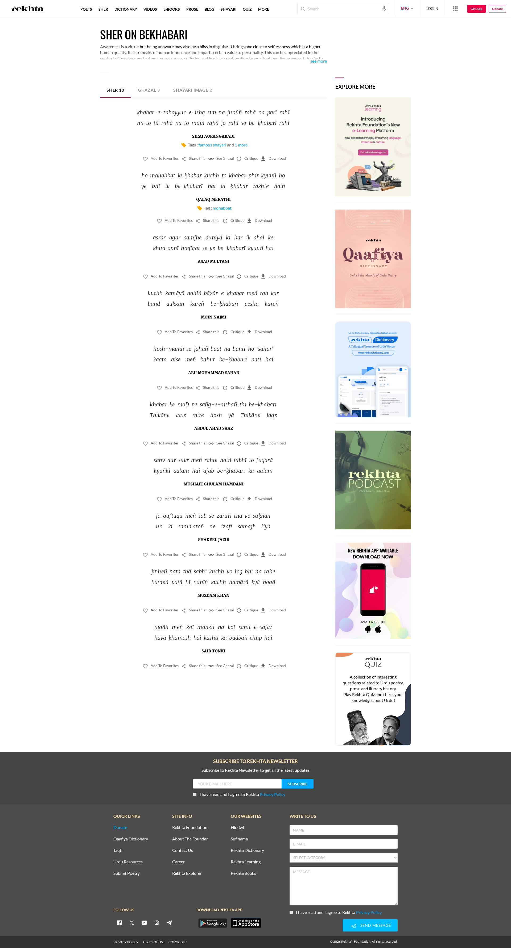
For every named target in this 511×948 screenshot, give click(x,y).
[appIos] (246, 923)
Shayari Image (192, 89)
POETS (86, 9)
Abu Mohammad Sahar (213, 373)
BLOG (209, 9)
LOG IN (432, 8)
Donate (497, 9)
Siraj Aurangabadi (213, 136)
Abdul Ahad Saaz (213, 428)
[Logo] (27, 9)
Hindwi (237, 827)
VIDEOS (150, 9)
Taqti (117, 850)
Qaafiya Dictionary (130, 839)
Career (178, 862)
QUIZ (247, 9)
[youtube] (144, 922)
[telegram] (169, 922)
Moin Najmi (213, 317)
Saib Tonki (213, 651)
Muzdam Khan (213, 595)
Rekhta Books (243, 873)
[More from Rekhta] (455, 8)
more (263, 9)
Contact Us (182, 850)
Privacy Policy (272, 794)
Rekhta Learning (246, 862)
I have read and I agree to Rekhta (242, 794)
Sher (115, 89)
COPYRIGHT (177, 942)
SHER (103, 9)
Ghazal (149, 89)
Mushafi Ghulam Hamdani (214, 484)
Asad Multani (213, 261)
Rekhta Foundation (189, 827)
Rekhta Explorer (187, 873)
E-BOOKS (171, 9)
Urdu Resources (128, 862)
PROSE (192, 9)
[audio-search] (384, 8)
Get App (477, 9)
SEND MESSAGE (375, 925)
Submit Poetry (126, 873)
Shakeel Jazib (213, 540)
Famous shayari (212, 144)
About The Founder (190, 839)
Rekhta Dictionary (247, 850)
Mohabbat (222, 207)
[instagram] (157, 922)
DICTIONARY (125, 9)
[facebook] (119, 922)
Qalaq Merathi (213, 199)
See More (318, 61)
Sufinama (239, 839)
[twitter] (131, 922)
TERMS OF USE (153, 942)
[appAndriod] (212, 923)
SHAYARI (228, 9)
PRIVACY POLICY (126, 942)
